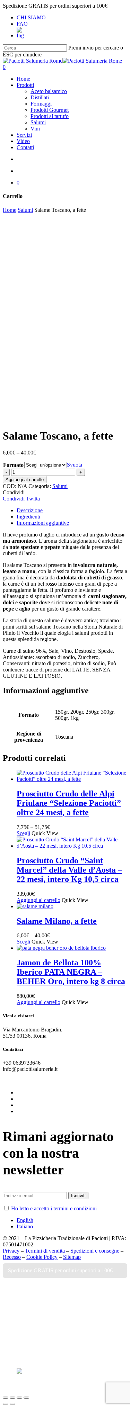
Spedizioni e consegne (94, 1251)
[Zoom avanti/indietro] (26, 1398)
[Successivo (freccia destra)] (12, 1404)
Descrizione (30, 510)
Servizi (28, 1315)
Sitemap (72, 1257)
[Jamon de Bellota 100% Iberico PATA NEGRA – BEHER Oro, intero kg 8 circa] (61, 948)
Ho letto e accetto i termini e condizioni (54, 1208)
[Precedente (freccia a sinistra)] (5, 1404)
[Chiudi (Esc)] (5, 1398)
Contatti (32, 1336)
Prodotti (32, 1305)
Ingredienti (28, 517)
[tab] (72, 510)
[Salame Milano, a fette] (35, 906)
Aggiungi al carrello (25, 479)
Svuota (74, 465)
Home (9, 210)
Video (27, 1326)
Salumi (25, 210)
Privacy (11, 1251)
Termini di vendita (45, 1251)
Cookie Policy (42, 1257)
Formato (13, 465)
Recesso (12, 1257)
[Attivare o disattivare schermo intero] (19, 1398)
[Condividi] (12, 1398)
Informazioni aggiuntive (43, 523)
